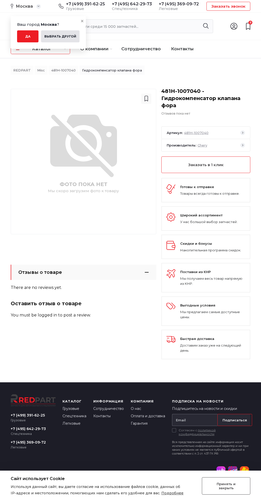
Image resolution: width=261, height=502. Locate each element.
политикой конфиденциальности (197, 432)
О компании (94, 48)
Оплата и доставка (148, 416)
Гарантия (139, 423)
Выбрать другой (60, 36)
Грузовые (70, 408)
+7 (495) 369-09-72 (179, 4)
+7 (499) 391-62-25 (85, 4)
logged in (47, 315)
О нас (136, 408)
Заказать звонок (228, 6)
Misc (41, 70)
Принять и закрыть (226, 486)
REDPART (22, 70)
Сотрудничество (141, 48)
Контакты (182, 48)
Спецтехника (74, 416)
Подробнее (172, 493)
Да (28, 36)
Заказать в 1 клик (206, 164)
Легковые (71, 423)
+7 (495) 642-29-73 (132, 4)
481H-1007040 (63, 70)
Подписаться (235, 420)
